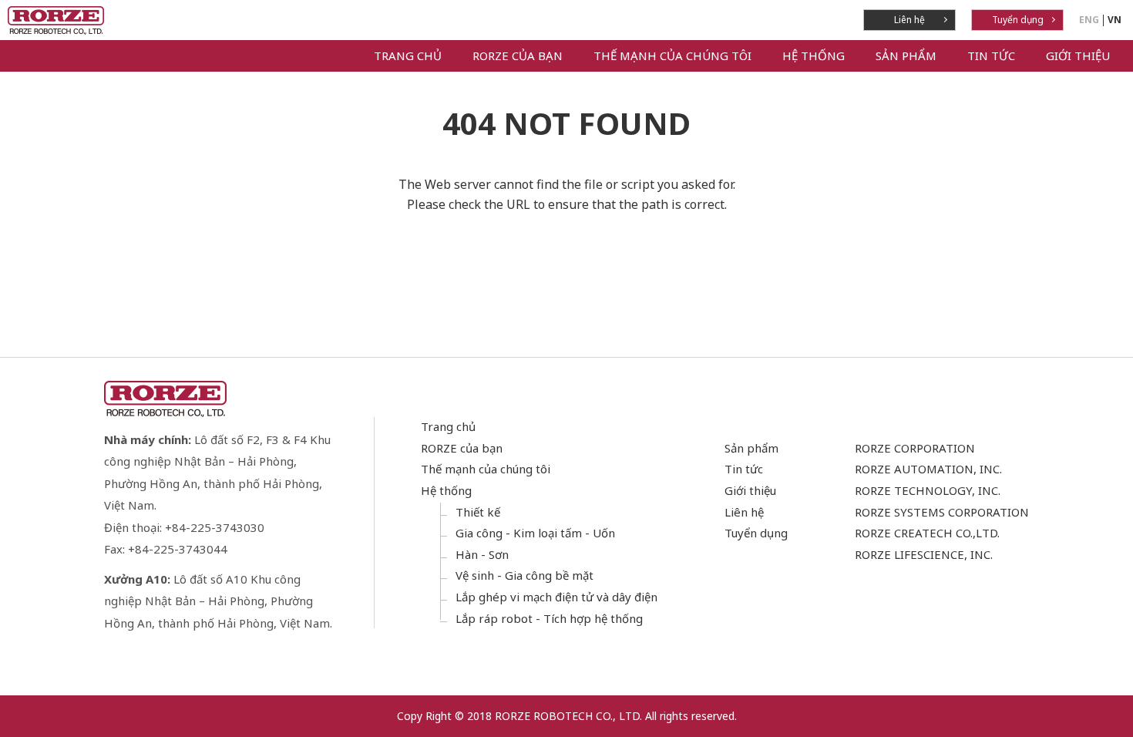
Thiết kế (478, 512)
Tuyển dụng (1018, 19)
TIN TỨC (991, 55)
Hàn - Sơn (482, 554)
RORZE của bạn (462, 448)
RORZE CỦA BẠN (517, 55)
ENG (1089, 19)
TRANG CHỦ (408, 55)
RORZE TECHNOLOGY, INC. (927, 490)
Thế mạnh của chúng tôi (485, 468)
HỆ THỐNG (813, 55)
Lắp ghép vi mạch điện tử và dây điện (556, 596)
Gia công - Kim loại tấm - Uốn (535, 532)
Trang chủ (448, 426)
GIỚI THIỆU (1078, 55)
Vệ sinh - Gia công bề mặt (524, 575)
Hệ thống (446, 490)
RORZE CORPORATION (915, 448)
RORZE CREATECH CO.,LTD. (927, 532)
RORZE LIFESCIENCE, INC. (924, 554)
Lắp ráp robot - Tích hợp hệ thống (549, 618)
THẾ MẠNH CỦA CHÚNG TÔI (672, 55)
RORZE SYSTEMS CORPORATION (942, 512)
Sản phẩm (751, 448)
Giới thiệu (750, 490)
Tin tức (744, 468)
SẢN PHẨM (906, 55)
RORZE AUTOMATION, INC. (928, 468)
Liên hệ (909, 19)
